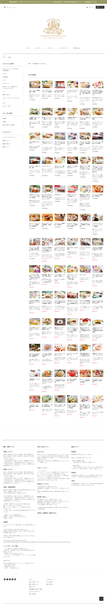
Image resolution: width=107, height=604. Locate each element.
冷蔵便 (9, 57)
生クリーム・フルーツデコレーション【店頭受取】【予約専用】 (34, 225)
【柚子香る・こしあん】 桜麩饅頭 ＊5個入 (47, 328)
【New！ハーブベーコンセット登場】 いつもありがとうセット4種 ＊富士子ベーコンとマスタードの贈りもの (97, 169)
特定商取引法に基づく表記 (35, 589)
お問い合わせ (76, 48)
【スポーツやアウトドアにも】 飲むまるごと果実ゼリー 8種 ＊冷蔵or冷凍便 (85, 92)
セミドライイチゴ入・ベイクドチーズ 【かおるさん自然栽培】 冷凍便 (47, 302)
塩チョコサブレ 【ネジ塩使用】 (72, 248)
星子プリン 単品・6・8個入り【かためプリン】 (59, 405)
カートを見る (49, 581)
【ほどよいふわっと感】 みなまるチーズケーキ (59, 167)
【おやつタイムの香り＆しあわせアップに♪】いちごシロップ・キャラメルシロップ (47, 381)
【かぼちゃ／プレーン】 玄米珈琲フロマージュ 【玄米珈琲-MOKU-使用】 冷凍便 (97, 330)
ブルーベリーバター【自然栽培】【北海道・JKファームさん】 (97, 302)
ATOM (33, 594)
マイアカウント (50, 579)
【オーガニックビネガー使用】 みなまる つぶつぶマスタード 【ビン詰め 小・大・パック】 (47, 197)
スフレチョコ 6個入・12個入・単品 (34, 167)
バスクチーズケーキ (46, 166)
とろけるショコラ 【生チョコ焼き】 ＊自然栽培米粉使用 (85, 143)
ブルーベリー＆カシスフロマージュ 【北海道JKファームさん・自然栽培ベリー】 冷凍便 (72, 330)
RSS (30, 594)
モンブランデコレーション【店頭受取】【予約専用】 (59, 381)
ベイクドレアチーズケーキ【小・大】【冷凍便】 (47, 91)
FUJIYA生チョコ (57, 194)
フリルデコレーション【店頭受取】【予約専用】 (34, 406)
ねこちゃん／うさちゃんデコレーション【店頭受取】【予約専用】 (72, 225)
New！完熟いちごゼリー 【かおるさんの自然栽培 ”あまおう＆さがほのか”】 (97, 92)
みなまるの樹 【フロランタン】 (34, 142)
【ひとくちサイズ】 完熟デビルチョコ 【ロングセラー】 (72, 143)
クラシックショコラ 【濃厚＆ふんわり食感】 (97, 142)
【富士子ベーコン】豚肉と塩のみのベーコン (72, 167)
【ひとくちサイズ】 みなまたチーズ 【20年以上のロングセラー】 (59, 143)
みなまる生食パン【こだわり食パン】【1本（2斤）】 (34, 329)
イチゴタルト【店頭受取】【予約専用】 (71, 380)
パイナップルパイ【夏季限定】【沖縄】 (34, 91)
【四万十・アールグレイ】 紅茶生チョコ (71, 195)
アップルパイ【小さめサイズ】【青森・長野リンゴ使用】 (47, 355)
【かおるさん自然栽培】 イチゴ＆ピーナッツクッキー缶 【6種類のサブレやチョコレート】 (47, 249)
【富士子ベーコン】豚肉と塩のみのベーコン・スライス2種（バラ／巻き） (85, 168)
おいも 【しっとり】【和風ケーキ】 (72, 354)
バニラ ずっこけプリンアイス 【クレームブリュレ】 (72, 92)
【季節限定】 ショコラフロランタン (34, 380)
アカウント (91, 7)
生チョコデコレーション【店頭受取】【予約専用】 (47, 225)
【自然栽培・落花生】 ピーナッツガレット (72, 118)
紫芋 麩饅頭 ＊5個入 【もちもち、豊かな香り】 (47, 275)
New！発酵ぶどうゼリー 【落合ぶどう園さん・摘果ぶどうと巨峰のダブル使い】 (85, 407)
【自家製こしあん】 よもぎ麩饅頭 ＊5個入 (34, 118)
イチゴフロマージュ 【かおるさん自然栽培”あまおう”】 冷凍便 (59, 302)
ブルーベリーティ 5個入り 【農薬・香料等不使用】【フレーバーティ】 (34, 249)
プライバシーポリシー (34, 591)
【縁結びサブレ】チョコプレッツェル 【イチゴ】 (97, 354)
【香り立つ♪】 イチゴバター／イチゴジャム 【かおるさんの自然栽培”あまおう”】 (72, 302)
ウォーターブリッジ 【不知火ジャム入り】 (59, 354)
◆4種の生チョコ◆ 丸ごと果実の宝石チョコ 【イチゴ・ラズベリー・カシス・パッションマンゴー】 (85, 197)
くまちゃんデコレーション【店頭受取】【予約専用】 (85, 225)
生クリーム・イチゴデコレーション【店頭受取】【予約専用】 (85, 381)
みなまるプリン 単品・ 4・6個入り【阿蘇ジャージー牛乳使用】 (72, 406)
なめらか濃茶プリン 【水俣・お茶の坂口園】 (47, 405)
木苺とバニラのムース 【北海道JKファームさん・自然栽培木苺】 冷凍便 (85, 330)
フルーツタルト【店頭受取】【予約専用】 (97, 195)
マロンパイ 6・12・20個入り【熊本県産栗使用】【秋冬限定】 (34, 355)
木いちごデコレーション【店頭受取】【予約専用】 (97, 381)
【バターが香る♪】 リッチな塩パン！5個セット (59, 275)
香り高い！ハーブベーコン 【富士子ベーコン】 (47, 118)
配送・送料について (34, 584)
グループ (50, 48)
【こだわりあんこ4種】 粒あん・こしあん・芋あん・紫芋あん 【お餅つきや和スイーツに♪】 (34, 277)
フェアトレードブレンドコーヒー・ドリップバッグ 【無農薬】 (97, 225)
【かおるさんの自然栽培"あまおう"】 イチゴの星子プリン (34, 302)
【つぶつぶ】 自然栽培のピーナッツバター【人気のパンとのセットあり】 (85, 302)
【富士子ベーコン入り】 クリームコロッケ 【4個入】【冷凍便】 (34, 196)
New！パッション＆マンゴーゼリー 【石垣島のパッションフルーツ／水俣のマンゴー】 (97, 407)
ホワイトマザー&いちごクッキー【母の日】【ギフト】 (97, 276)
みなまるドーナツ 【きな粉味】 (97, 118)
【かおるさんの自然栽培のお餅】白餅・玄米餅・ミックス (97, 249)
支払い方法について (34, 581)
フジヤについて (63, 48)
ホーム (28, 48)
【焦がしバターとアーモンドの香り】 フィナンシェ (47, 143)
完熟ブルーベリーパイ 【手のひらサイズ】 (59, 328)
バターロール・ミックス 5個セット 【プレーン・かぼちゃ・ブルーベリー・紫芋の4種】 (72, 277)
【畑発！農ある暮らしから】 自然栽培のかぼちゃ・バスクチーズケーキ (85, 355)
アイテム (101, 7)
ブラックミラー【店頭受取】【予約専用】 (59, 224)
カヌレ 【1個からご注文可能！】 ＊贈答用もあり (59, 118)
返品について (32, 586)
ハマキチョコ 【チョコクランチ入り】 (85, 248)
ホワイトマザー (83, 274)
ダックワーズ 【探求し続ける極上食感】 (85, 118)
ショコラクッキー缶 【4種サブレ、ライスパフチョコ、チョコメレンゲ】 (59, 249)
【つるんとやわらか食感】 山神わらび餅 (59, 91)
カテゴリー (38, 48)
